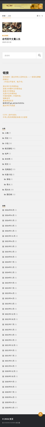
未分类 (7, 159)
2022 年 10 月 (10, 319)
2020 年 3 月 (9, 407)
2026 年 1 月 (9, 231)
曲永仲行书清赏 (9, 105)
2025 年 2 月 (9, 252)
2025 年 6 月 (9, 241)
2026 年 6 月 (9, 215)
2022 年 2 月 (9, 340)
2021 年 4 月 (9, 366)
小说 (6, 143)
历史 (6, 138)
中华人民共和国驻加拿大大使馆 (15, 117)
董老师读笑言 (8, 101)
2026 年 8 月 (9, 210)
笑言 (11, 419)
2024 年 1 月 (9, 278)
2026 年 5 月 (9, 220)
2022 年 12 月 (10, 314)
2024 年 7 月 (9, 262)
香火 (8, 184)
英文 (6, 164)
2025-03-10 (6, 42)
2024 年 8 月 (9, 257)
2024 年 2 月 (9, 272)
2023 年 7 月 (9, 288)
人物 (6, 133)
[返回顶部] (40, 414)
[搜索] (39, 55)
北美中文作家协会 (10, 93)
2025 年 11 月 (10, 236)
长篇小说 (8, 174)
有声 (6, 154)
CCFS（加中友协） (10, 115)
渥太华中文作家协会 (11, 86)
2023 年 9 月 (9, 283)
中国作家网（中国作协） (12, 96)
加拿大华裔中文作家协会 (12, 89)
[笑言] (22, 6)
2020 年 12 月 (10, 371)
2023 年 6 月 (9, 293)
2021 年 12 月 (10, 345)
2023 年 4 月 (9, 298)
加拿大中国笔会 (9, 91)
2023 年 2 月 (9, 309)
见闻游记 (8, 169)
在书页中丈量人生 (11, 39)
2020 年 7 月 (9, 392)
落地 (8, 179)
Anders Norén (10, 422)
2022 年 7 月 (9, 324)
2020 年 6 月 (9, 397)
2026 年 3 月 (9, 226)
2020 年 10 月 (10, 376)
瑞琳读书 (6, 98)
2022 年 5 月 (9, 330)
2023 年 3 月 (9, 304)
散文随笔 (5, 35)
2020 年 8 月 (9, 387)
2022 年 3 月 (9, 335)
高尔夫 (7, 189)
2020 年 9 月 (9, 382)
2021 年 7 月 (9, 356)
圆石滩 (9, 194)
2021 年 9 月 (9, 350)
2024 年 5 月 (9, 267)
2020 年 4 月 (9, 402)
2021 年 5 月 (9, 361)
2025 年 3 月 (9, 246)
